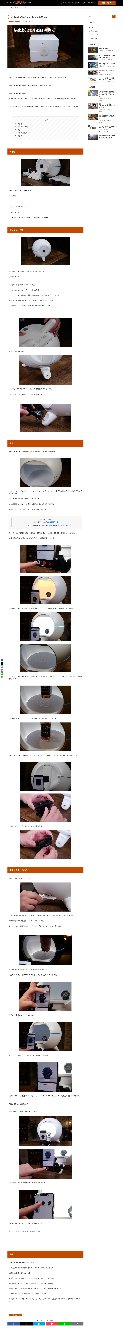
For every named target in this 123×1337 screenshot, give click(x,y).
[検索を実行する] (114, 16)
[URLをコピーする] (77, 1323)
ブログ (11, 21)
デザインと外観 (23, 127)
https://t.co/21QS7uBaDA (50, 522)
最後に (20, 136)
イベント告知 (95, 35)
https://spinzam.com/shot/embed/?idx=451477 (25, 1231)
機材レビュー (17, 21)
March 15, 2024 (63, 525)
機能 (19, 130)
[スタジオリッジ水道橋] (19, 2)
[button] (13, 1323)
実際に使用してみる (24, 133)
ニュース (93, 27)
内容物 (20, 124)
